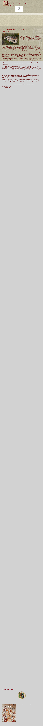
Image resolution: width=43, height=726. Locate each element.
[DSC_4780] (20, 310)
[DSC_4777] (20, 273)
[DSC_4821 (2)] (20, 681)
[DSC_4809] (20, 495)
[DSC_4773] (20, 235)
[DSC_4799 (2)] (20, 421)
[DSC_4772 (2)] (20, 198)
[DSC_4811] (20, 569)
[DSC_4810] (20, 532)
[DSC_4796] (20, 384)
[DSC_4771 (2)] (20, 161)
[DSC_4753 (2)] (20, 124)
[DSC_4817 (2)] (20, 643)
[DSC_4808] (20, 458)
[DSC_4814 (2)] (20, 606)
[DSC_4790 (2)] (20, 347)
